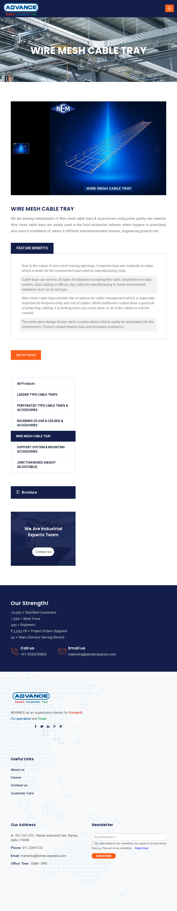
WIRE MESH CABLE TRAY (33, 436)
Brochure (29, 492)
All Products (26, 383)
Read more (141, 848)
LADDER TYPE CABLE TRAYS (37, 394)
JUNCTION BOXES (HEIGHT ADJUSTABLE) (36, 465)
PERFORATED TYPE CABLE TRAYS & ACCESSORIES (42, 408)
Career (16, 777)
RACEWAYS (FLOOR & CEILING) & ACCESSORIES (40, 423)
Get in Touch (26, 355)
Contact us (43, 551)
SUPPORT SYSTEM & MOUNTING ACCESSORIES (41, 449)
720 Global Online (88, 899)
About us (17, 770)
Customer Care (22, 793)
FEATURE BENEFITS (32, 248)
